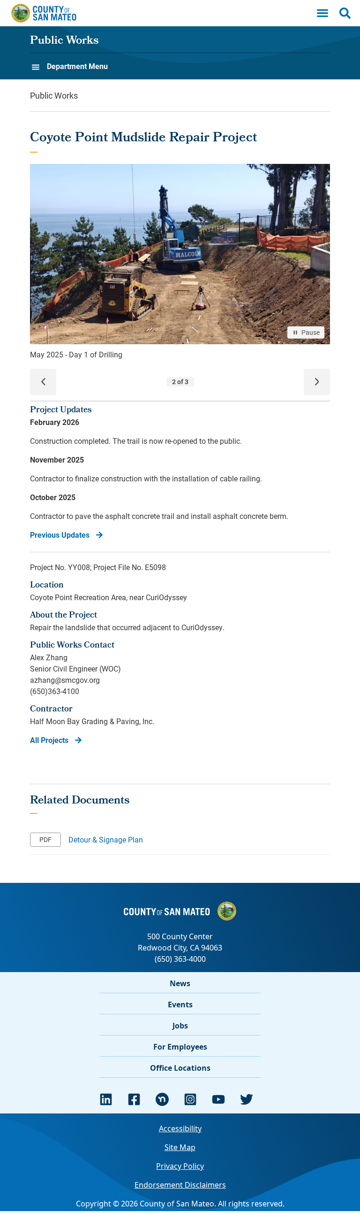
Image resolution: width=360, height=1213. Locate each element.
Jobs (180, 1025)
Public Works (64, 41)
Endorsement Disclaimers (180, 1185)
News (180, 983)
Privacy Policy (180, 1166)
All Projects (49, 740)
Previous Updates (60, 535)
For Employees (180, 1047)
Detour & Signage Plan (105, 839)
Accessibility (180, 1128)
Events (180, 1004)
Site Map (180, 1147)
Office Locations (180, 1068)
